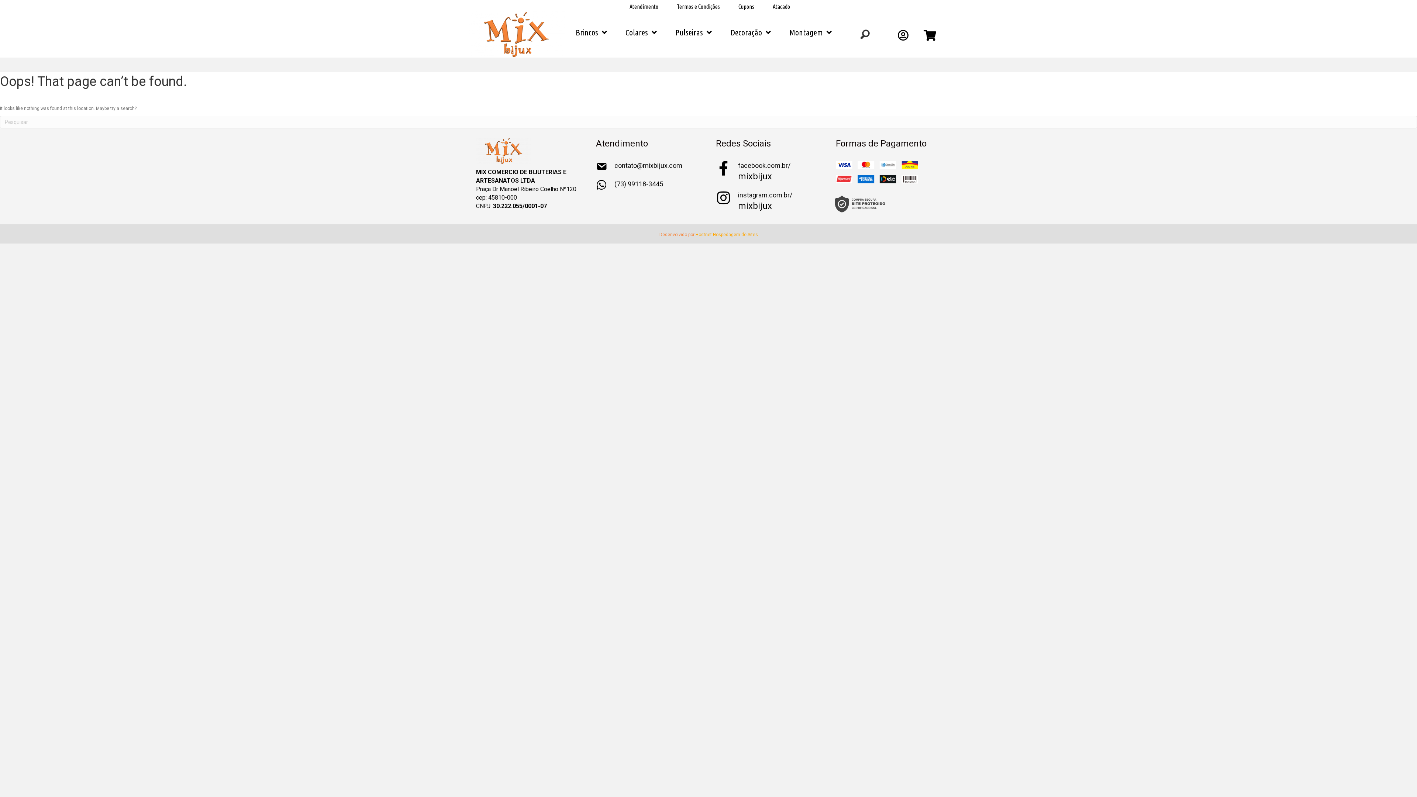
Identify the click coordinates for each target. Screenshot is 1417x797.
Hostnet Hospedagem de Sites (727, 234)
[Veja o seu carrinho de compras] (931, 37)
